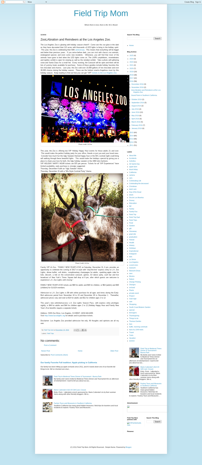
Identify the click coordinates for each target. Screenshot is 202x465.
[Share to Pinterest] (85, 330)
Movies (132, 276)
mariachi (132, 268)
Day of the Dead (135, 192)
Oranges (132, 285)
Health (131, 243)
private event (134, 293)
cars (130, 178)
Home (80, 351)
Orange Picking (135, 282)
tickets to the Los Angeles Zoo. (104, 73)
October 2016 (137, 99)
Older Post (114, 351)
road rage (132, 299)
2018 (132, 75)
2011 (132, 145)
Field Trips (50, 333)
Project (131, 296)
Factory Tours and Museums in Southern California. (73, 403)
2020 (132, 68)
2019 (132, 72)
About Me (132, 156)
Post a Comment (50, 345)
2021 (132, 65)
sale (130, 302)
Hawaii (131, 240)
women (132, 341)
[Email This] (75, 330)
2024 (132, 59)
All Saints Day (134, 164)
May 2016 (135, 116)
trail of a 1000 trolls (136, 330)
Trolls (131, 335)
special (132, 310)
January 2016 (137, 128)
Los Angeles (133, 262)
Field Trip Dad (134, 217)
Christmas (133, 186)
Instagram (133, 254)
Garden (132, 226)
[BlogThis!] (77, 330)
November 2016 (138, 87)
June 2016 (136, 112)
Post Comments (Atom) (59, 355)
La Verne (132, 259)
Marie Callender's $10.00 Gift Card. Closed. (70, 390)
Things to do (133, 318)
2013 (132, 139)
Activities (132, 161)
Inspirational (133, 251)
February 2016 (137, 125)
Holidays (132, 248)
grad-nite (132, 234)
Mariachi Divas (134, 271)
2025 (132, 55)
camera (132, 175)
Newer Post (45, 351)
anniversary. (80, 50)
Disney (131, 200)
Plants (131, 290)
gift (130, 229)
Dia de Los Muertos (136, 198)
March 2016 (136, 122)
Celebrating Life (135, 181)
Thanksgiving (134, 316)
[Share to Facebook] (82, 330)
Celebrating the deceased (139, 183)
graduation (133, 237)
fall (130, 206)
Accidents (132, 158)
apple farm (133, 167)
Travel (131, 332)
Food (131, 223)
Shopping (132, 304)
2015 (132, 133)
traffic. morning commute (138, 327)
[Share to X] (80, 330)
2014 (132, 136)
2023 (132, 62)
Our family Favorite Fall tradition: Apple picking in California (69, 362)
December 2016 (138, 84)
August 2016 (136, 106)
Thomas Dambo (135, 321)
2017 (132, 78)
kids (130, 257)
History (131, 245)
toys (130, 324)
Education (133, 203)
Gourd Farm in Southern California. (144, 95)
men (130, 273)
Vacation (132, 338)
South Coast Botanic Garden (139, 307)
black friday (133, 169)
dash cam (132, 189)
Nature (131, 279)
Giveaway (133, 231)
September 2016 (138, 103)
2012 (132, 142)
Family (131, 209)
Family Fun (133, 212)
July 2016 (135, 109)
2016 (132, 81)
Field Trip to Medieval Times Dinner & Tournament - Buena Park (77, 377)
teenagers (133, 313)
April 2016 (136, 119)
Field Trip (132, 214)
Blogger (128, 447)
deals (131, 195)
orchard (132, 288)
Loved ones (133, 265)
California (132, 172)
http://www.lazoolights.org (55, 316)
